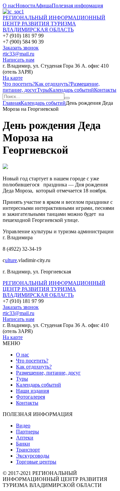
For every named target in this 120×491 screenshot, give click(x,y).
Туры (43, 90)
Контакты (105, 90)
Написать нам (18, 60)
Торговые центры (36, 462)
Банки (23, 443)
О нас (9, 5)
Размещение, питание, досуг (48, 373)
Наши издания (32, 391)
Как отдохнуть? (53, 84)
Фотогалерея (30, 397)
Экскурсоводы (32, 456)
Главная (12, 103)
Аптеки (24, 437)
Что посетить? (19, 84)
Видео (23, 425)
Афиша (43, 5)
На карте (13, 78)
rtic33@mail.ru (18, 54)
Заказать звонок (21, 48)
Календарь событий (71, 90)
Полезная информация (77, 5)
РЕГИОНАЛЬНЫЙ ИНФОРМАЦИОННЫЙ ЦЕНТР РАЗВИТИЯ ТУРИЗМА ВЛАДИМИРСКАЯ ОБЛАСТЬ (54, 23)
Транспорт (28, 450)
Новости (25, 5)
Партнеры (27, 431)
